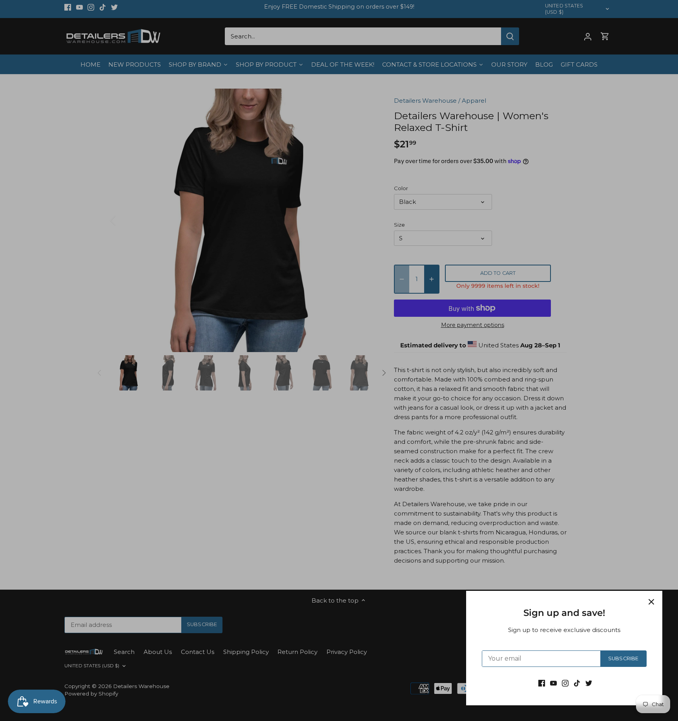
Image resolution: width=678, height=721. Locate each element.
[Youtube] (553, 683)
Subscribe (623, 658)
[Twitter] (588, 683)
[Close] (651, 601)
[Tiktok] (577, 683)
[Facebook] (541, 683)
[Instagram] (565, 683)
